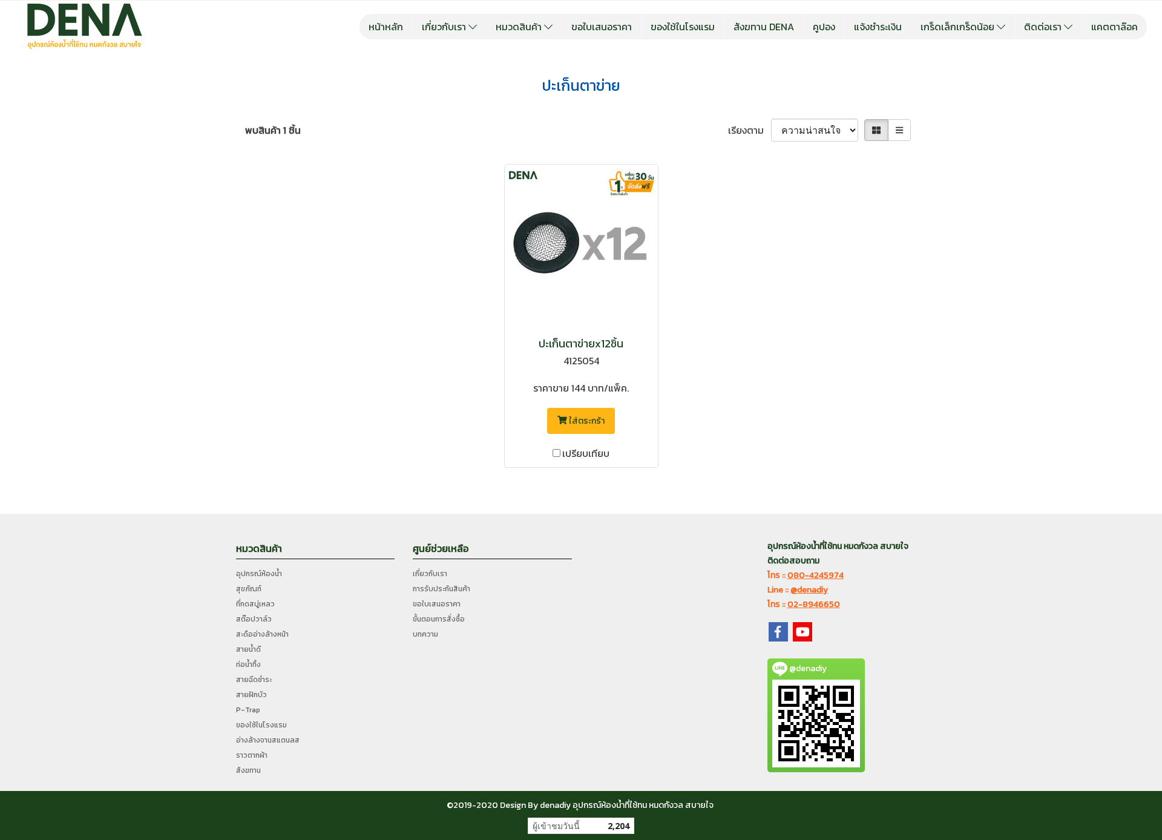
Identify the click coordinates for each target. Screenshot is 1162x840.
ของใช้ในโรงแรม (683, 26)
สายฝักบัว (251, 694)
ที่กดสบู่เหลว (255, 604)
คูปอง (824, 26)
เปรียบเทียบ (585, 453)
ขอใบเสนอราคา (601, 26)
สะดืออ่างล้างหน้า (262, 634)
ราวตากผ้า (252, 755)
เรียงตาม (749, 130)
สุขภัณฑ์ (248, 588)
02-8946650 (813, 604)
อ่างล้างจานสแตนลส (268, 740)
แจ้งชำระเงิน (878, 26)
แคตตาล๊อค (1114, 26)
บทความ (425, 634)
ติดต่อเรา (1044, 26)
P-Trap (248, 709)
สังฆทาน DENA (764, 26)
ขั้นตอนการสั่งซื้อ (439, 619)
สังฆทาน (248, 770)
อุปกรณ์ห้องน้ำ (259, 573)
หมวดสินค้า (520, 26)
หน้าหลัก (386, 26)
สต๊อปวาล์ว (254, 619)
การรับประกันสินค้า (441, 588)
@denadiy (809, 589)
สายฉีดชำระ (254, 679)
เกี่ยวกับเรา (445, 26)
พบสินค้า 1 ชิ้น (273, 130)
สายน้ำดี (248, 649)
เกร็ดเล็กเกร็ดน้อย (959, 26)
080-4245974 (815, 575)
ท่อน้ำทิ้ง (248, 664)
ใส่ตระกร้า (586, 421)
